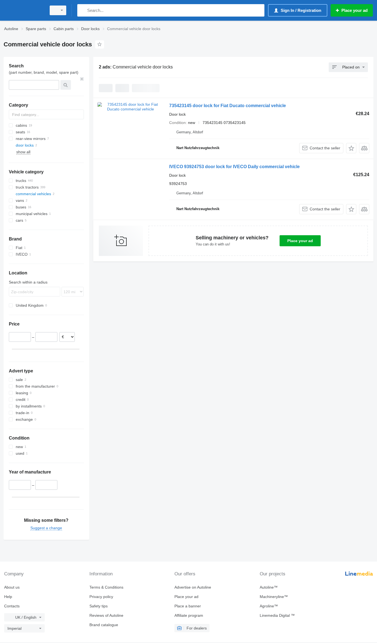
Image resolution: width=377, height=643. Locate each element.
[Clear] (82, 79)
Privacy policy (101, 596)
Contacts (12, 606)
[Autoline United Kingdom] (23, 10)
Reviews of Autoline (106, 615)
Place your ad (300, 241)
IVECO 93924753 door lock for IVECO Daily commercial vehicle (234, 166)
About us (12, 587)
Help (8, 596)
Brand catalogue (103, 625)
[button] (351, 148)
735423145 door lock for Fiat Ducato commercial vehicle (227, 105)
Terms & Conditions (106, 587)
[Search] (82, 10)
